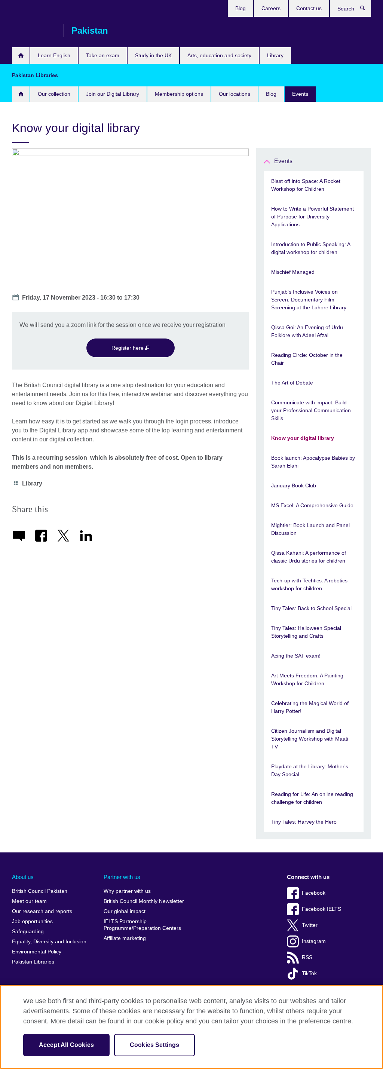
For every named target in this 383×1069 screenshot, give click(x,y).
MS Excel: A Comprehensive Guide (312, 505)
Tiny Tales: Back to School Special (311, 608)
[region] (191, 1027)
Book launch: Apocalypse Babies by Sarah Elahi (313, 462)
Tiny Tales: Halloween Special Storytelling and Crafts (306, 632)
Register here (128, 348)
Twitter (310, 925)
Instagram (314, 941)
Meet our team (29, 901)
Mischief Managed (293, 272)
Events (300, 94)
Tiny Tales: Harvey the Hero (304, 822)
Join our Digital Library (112, 94)
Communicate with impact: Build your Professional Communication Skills (311, 410)
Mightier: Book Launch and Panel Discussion (310, 529)
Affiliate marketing (125, 938)
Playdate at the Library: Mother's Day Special (309, 770)
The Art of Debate (292, 383)
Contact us (309, 8)
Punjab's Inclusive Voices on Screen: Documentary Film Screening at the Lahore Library (308, 299)
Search (366, 9)
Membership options (179, 94)
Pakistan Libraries (33, 962)
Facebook (313, 893)
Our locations (234, 94)
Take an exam (102, 55)
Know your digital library (302, 438)
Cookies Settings (155, 1045)
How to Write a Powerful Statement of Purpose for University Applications (312, 216)
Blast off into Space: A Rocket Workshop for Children (305, 185)
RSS (307, 957)
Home (21, 94)
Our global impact (124, 911)
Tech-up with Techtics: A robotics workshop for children (309, 584)
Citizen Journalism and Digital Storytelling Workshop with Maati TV (309, 739)
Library (275, 55)
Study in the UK (153, 55)
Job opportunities (32, 921)
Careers (271, 8)
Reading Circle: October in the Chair (307, 359)
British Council (34, 30)
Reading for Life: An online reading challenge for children (312, 798)
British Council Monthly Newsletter (144, 901)
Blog (240, 8)
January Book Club (293, 485)
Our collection (54, 94)
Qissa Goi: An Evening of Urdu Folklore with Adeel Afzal (307, 331)
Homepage (21, 55)
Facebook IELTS (321, 909)
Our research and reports (42, 911)
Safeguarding (28, 931)
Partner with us (122, 877)
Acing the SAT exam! (296, 656)
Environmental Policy (36, 952)
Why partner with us (127, 891)
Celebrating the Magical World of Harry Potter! (310, 707)
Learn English (54, 55)
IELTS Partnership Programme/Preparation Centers (142, 925)
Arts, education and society (219, 55)
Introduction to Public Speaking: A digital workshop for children (310, 248)
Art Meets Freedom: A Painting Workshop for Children (307, 679)
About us (23, 877)
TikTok (309, 973)
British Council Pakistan (39, 891)
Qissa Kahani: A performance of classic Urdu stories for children (308, 557)
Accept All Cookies (66, 1045)
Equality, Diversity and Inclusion (49, 941)
